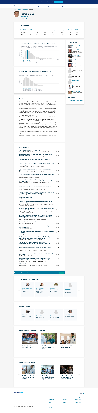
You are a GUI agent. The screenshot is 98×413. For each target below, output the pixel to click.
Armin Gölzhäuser (76, 59)
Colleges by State (64, 6)
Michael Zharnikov (69, 289)
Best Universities (80, 6)
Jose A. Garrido (75, 85)
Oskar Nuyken (75, 63)
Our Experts (51, 410)
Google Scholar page (72, 102)
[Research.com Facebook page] (81, 393)
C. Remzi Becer (25, 315)
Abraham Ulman (75, 55)
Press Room (64, 399)
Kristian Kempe (53, 288)
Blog (50, 402)
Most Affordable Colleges (34, 6)
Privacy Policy (78, 402)
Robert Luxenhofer (76, 45)
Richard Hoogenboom (27, 288)
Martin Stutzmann (76, 91)
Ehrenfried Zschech (76, 75)
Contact (64, 397)
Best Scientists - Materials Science (22, 9)
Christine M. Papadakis (77, 69)
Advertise (64, 402)
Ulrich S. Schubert (40, 288)
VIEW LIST (59, 1)
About (50, 407)
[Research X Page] (83, 393)
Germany (24, 18)
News (50, 404)
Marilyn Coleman (68, 315)
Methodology (52, 399)
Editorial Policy (78, 399)
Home (15, 9)
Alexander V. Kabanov (77, 49)
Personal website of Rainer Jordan (75, 100)
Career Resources (54, 6)
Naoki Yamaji (53, 315)
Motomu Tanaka (75, 80)
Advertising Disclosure (79, 397)
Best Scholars (72, 6)
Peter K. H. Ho (39, 315)
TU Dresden (25, 16)
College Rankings (45, 6)
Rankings (51, 397)
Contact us (62, 272)
